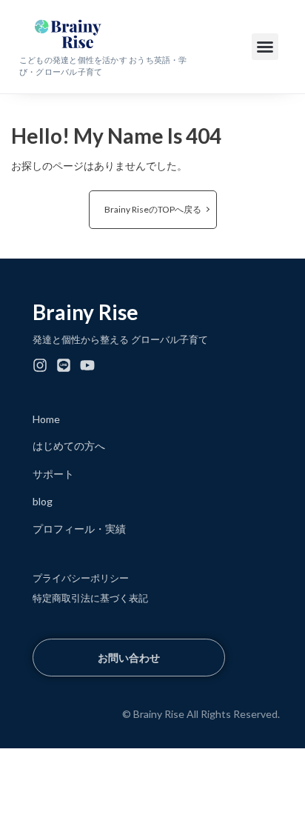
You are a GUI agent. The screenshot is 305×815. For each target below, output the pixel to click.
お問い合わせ (129, 657)
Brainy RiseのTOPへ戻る (152, 209)
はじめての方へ (69, 445)
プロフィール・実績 (79, 528)
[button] (265, 46)
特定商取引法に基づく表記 (90, 598)
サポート (53, 474)
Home (46, 419)
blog (43, 501)
